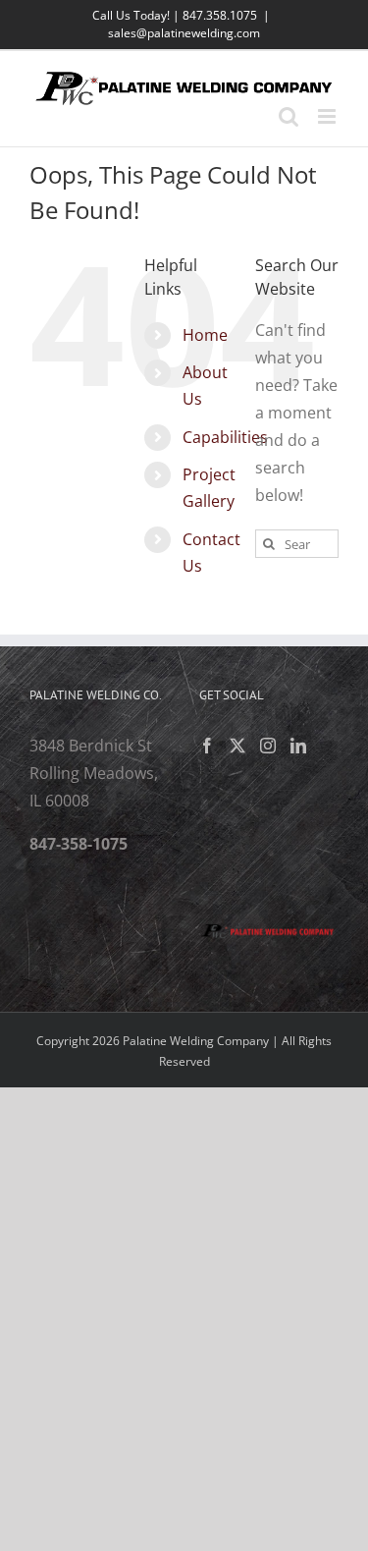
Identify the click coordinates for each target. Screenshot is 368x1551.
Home (205, 335)
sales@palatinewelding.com (184, 33)
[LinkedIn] (298, 745)
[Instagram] (268, 745)
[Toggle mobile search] (288, 116)
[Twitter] (237, 745)
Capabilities (225, 437)
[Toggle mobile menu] (328, 116)
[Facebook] (207, 745)
